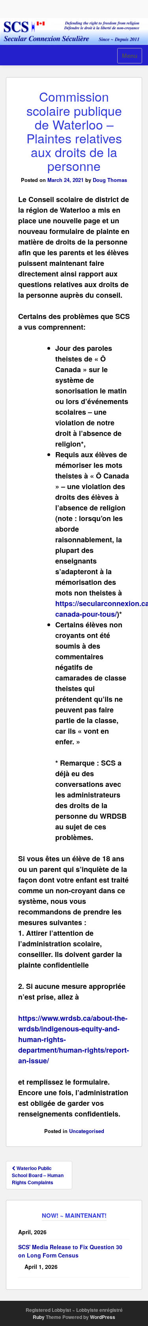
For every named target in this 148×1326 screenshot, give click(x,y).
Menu (129, 56)
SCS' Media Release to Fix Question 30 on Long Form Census (70, 1251)
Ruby (39, 1316)
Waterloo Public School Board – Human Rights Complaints (38, 1175)
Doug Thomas (110, 180)
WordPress (102, 1316)
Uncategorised (86, 1131)
